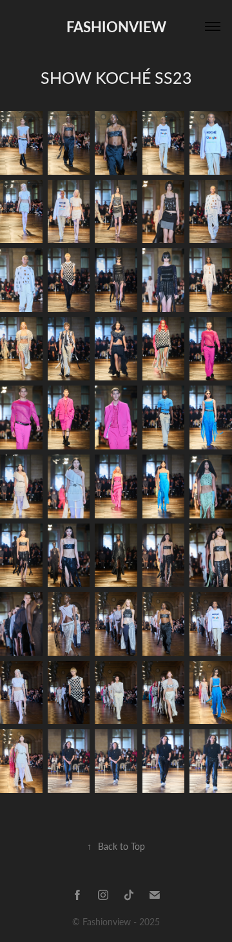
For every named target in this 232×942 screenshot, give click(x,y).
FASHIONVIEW (116, 26)
